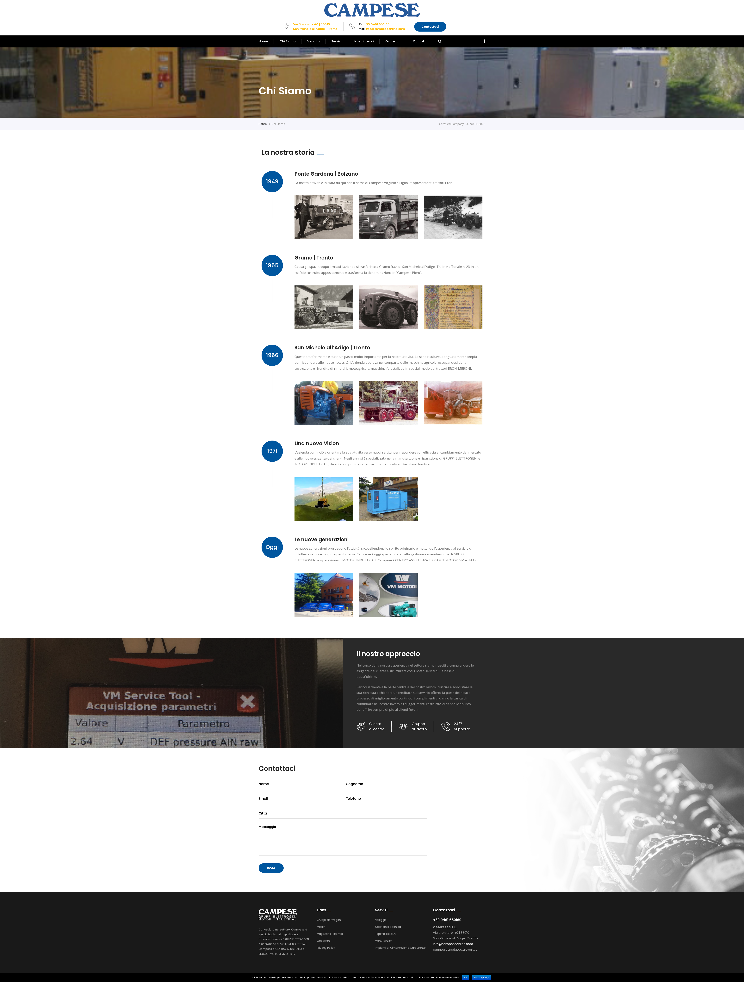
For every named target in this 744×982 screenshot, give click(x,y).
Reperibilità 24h (385, 934)
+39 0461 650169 (376, 24)
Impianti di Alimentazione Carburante (400, 948)
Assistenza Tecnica (388, 927)
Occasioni (393, 41)
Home (263, 41)
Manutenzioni (384, 941)
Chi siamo (288, 41)
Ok (465, 977)
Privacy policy (481, 977)
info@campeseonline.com (385, 29)
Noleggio (381, 920)
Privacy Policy (326, 948)
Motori (321, 927)
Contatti (419, 41)
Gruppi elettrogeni (329, 920)
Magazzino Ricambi (330, 934)
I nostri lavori (363, 41)
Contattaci (430, 26)
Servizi (336, 41)
